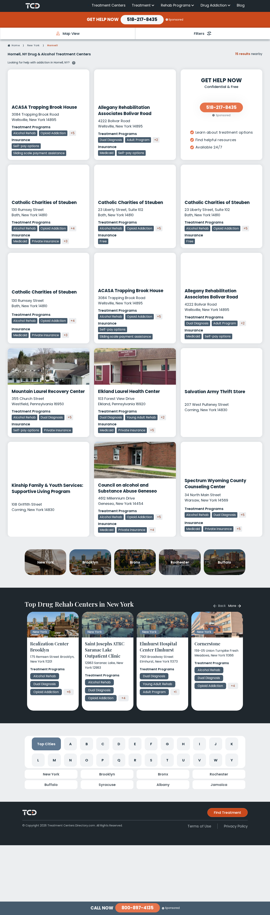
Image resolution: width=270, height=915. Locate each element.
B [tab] (87, 743)
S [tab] (151, 760)
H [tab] (183, 743)
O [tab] (86, 760)
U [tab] (183, 760)
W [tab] (215, 760)
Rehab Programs (176, 5)
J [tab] (215, 743)
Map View (71, 33)
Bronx (163, 774)
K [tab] (232, 743)
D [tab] (119, 743)
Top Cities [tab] (46, 743)
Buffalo (51, 784)
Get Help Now (103, 20)
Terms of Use (199, 826)
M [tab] (54, 760)
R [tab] (135, 760)
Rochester (219, 774)
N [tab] (70, 760)
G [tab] (167, 743)
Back (221, 605)
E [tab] (135, 743)
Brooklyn (107, 774)
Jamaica (219, 784)
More (232, 605)
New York (33, 45)
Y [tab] (232, 760)
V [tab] (199, 760)
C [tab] (102, 743)
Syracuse (107, 784)
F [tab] (151, 743)
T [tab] (167, 760)
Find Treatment (227, 812)
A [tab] (70, 743)
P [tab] (103, 760)
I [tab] (199, 743)
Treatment (141, 5)
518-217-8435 (142, 19)
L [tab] (38, 760)
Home (16, 45)
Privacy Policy (236, 826)
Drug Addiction (214, 5)
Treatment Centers (109, 5)
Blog (241, 5)
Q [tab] (118, 760)
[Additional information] (74, 62)
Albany (163, 784)
